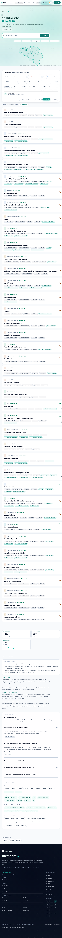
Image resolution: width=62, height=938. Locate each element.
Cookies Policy (56, 924)
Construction (27, 800)
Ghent (20, 788)
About (49, 889)
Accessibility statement (15, 927)
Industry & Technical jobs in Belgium (14, 818)
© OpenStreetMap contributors (24, 65)
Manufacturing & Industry (10, 797)
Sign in (45, 2)
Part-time (44, 41)
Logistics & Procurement (24, 797)
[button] (31, 93)
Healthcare (19, 800)
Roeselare (14, 788)
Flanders (5, 840)
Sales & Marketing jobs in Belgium (36, 818)
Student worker (54, 41)
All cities (18, 792)
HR (33, 800)
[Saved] (33, 3)
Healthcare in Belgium (31, 811)
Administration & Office (43, 797)
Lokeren (44, 788)
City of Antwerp (53, 65)
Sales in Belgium (52, 807)
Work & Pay (51, 886)
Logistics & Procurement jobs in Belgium (15, 825)
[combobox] (22, 35)
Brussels (38, 788)
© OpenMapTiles (33, 65)
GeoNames (59, 65)
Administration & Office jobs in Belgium (32, 822)
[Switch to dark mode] (51, 3)
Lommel (26, 788)
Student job (35, 41)
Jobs (58, 2)
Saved (49, 892)
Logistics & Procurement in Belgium (36, 807)
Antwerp (7, 788)
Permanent (25, 41)
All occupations (9, 792)
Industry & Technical (9, 800)
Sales (34, 797)
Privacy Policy (48, 924)
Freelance (16, 41)
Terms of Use (5, 927)
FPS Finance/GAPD (47, 65)
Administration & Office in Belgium (14, 811)
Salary (49, 883)
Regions (50, 878)
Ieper (32, 788)
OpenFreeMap (39, 65)
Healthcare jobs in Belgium (12, 822)
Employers (27, 2)
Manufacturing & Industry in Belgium (14, 807)
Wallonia (12, 840)
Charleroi (51, 788)
